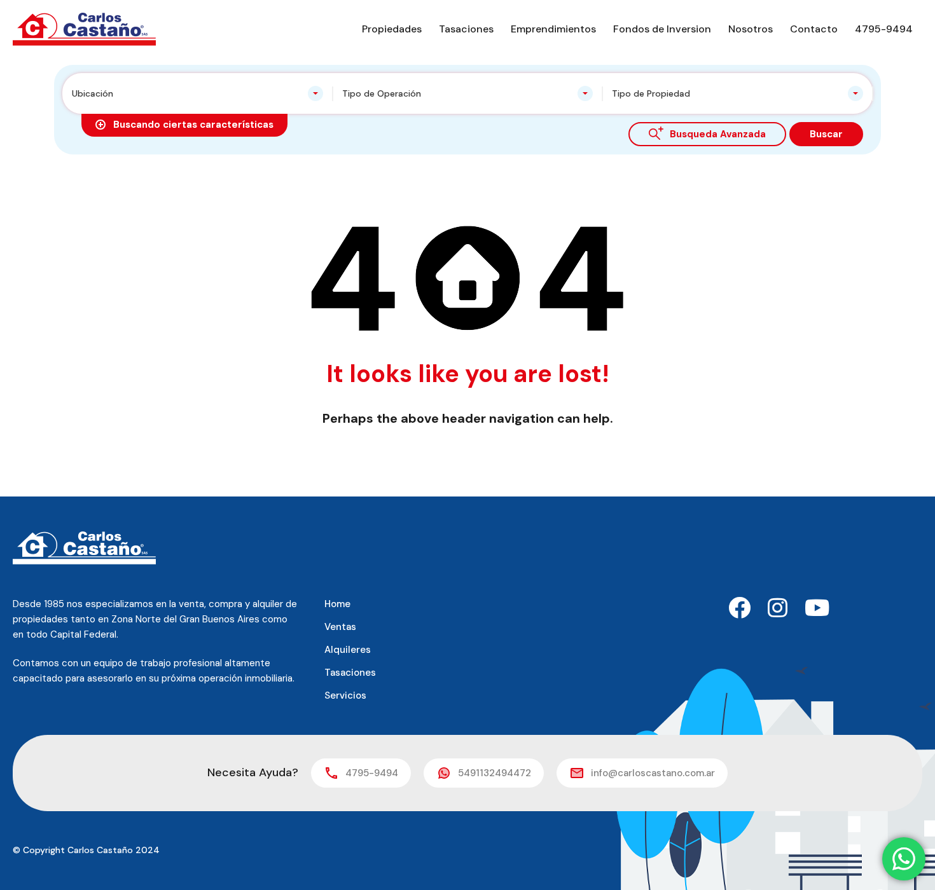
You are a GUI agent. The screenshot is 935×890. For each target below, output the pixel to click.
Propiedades (392, 29)
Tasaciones (466, 29)
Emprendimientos (553, 29)
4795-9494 (884, 29)
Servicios (345, 695)
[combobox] (197, 93)
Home (337, 604)
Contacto (814, 29)
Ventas (340, 626)
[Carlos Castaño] (84, 28)
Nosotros (750, 29)
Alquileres (347, 649)
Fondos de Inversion (662, 29)
